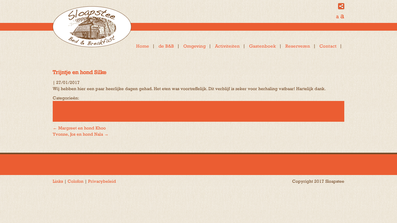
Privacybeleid (102, 181)
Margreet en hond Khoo (79, 127)
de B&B (166, 46)
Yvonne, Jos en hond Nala (81, 134)
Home (142, 46)
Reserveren (297, 46)
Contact (328, 46)
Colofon (75, 181)
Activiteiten (227, 46)
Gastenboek (262, 46)
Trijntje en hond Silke (79, 72)
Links (58, 181)
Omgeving (194, 46)
